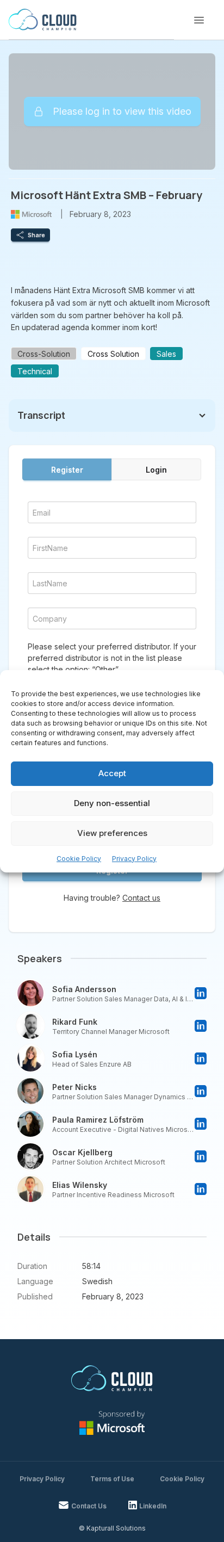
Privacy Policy (134, 858)
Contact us (141, 897)
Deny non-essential (112, 803)
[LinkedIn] (201, 993)
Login (156, 469)
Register (67, 469)
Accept (112, 773)
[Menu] (199, 20)
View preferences (112, 833)
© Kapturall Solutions (112, 1528)
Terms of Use (112, 1479)
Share (36, 235)
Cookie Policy (79, 858)
